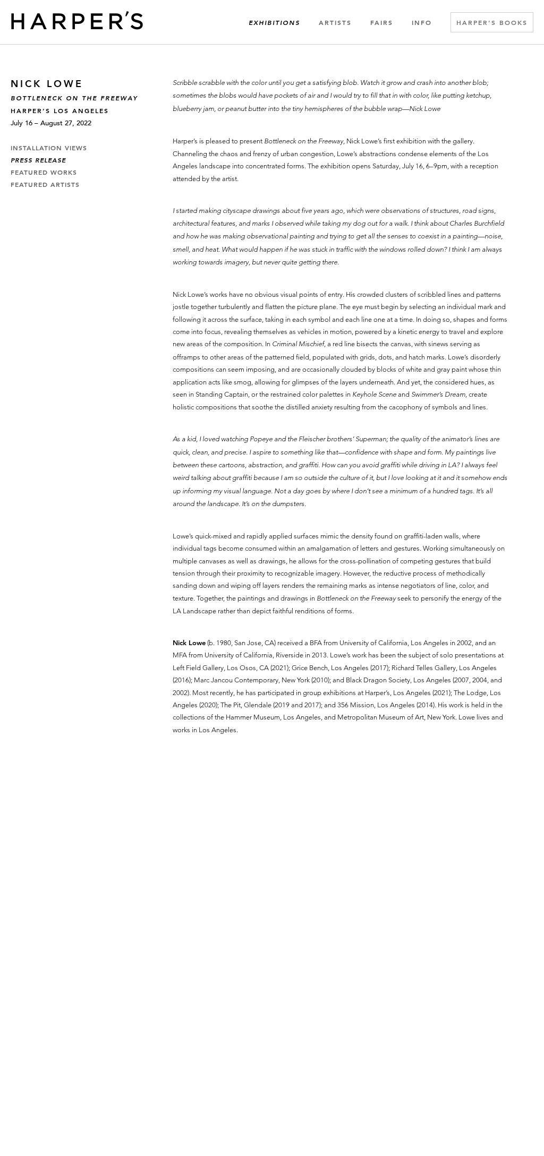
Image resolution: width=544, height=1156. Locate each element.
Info (422, 22)
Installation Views (49, 148)
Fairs (381, 22)
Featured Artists (45, 185)
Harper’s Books (492, 22)
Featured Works (44, 172)
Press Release (38, 160)
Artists (335, 22)
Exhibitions (274, 23)
